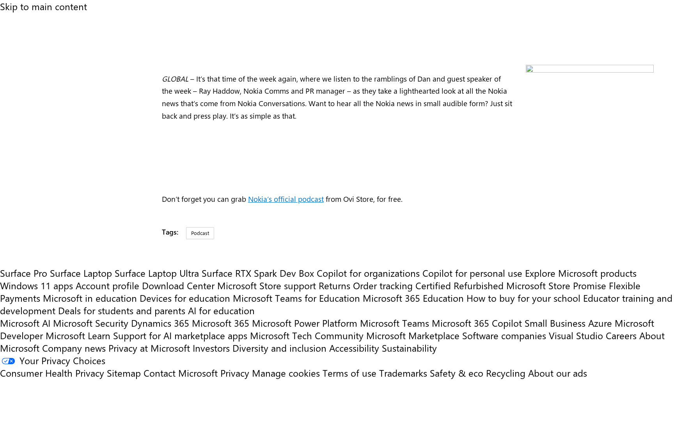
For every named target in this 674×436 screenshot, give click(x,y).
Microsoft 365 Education (413, 298)
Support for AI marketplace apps (180, 335)
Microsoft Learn (78, 335)
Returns (334, 285)
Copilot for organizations (368, 273)
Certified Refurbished (459, 285)
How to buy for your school (523, 298)
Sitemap (124, 373)
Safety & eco (456, 373)
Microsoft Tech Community (307, 335)
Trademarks (403, 373)
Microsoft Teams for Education (296, 298)
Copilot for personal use (472, 273)
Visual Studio (576, 335)
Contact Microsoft (181, 373)
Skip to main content (43, 6)
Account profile (107, 285)
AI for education (221, 310)
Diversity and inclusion (279, 348)
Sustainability (409, 348)
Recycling (505, 373)
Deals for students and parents (121, 310)
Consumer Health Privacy (52, 373)
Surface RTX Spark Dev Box (258, 273)
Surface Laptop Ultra (157, 273)
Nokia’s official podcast (286, 199)
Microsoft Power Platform (304, 323)
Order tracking (383, 285)
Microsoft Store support (266, 285)
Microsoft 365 (220, 323)
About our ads (557, 373)
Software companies (504, 335)
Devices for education (185, 298)
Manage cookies (286, 373)
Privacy (236, 373)
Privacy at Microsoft (149, 348)
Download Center (178, 285)
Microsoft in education (90, 298)
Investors (211, 348)
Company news (74, 348)
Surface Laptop (81, 273)
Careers (621, 335)
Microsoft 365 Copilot (477, 323)
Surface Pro (23, 273)
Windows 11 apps (36, 285)
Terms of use (349, 373)
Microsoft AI (25, 323)
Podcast (200, 233)
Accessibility (354, 348)
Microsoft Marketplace (412, 335)
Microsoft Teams (394, 323)
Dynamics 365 (160, 323)
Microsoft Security (90, 323)
